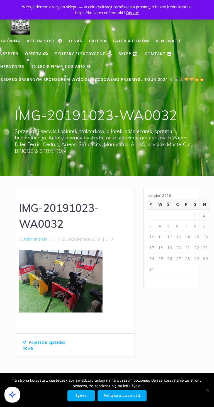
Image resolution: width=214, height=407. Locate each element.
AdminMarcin (35, 239)
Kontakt (156, 53)
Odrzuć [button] (132, 12)
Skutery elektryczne (81, 53)
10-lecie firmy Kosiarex (59, 66)
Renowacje (168, 40)
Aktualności (42, 40)
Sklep (126, 53)
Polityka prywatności (122, 396)
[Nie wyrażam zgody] (207, 390)
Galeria (97, 40)
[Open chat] (12, 394)
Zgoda (81, 396)
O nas (75, 40)
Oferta (34, 53)
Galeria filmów (131, 40)
